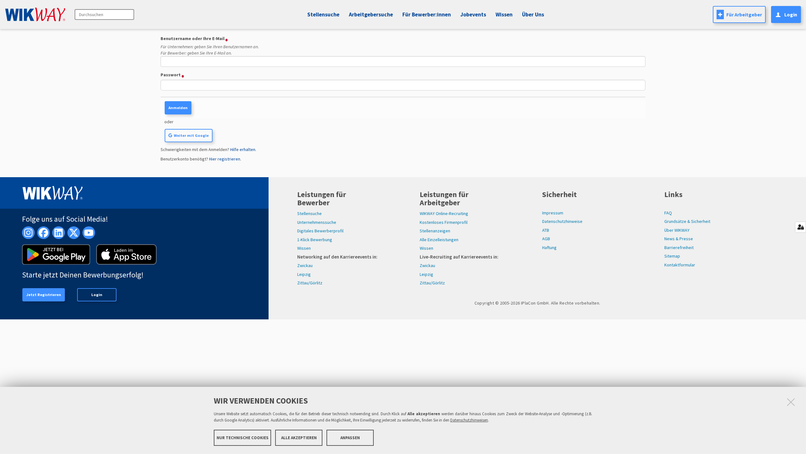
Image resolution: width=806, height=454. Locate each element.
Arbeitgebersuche (371, 14)
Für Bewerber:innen (426, 14)
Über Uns (533, 14)
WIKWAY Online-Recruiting (444, 213)
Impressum (552, 213)
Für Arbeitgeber (744, 14)
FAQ (668, 213)
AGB (546, 239)
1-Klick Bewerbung (314, 239)
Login (96, 294)
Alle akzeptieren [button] (299, 437)
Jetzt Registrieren (43, 294)
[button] (472, 14)
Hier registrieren (224, 159)
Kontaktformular (679, 265)
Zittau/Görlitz (309, 283)
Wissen (304, 248)
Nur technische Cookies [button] (243, 437)
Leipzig (304, 274)
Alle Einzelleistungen (439, 239)
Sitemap (672, 256)
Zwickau (305, 265)
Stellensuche (323, 14)
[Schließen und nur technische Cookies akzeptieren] (791, 402)
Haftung (549, 247)
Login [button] (790, 14)
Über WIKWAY (677, 230)
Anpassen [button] (350, 437)
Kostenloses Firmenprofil (444, 222)
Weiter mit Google (191, 135)
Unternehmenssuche (316, 222)
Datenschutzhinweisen (469, 420)
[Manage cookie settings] (800, 227)
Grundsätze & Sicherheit (687, 221)
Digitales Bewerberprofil (320, 231)
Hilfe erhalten (242, 149)
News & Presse (678, 239)
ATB (545, 230)
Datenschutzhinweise (562, 221)
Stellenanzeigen (435, 231)
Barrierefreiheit (679, 247)
